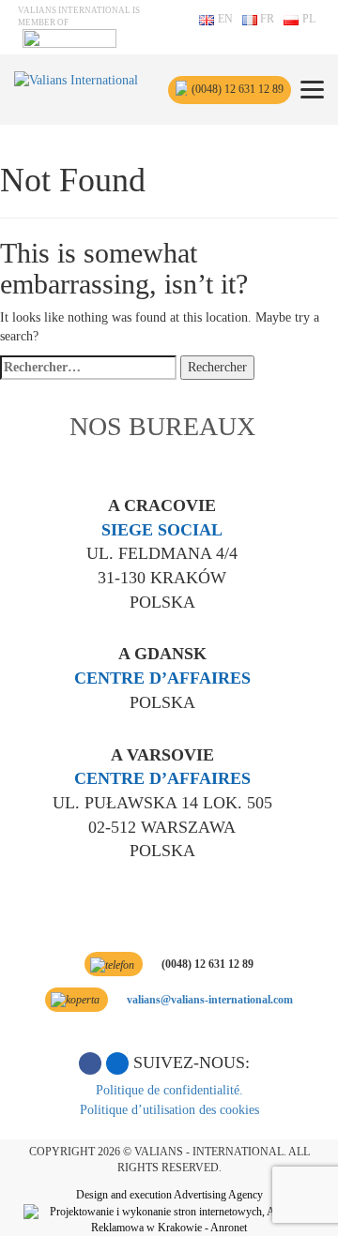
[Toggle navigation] (312, 89)
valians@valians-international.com (210, 999)
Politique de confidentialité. (169, 1090)
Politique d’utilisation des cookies (169, 1110)
